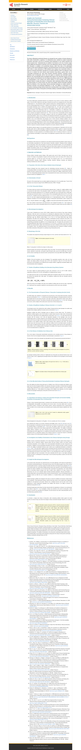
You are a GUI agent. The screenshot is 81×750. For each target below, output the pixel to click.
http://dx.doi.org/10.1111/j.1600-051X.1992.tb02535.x (56, 574)
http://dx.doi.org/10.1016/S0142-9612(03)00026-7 (42, 601)
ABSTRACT (12, 46)
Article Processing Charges (16, 23)
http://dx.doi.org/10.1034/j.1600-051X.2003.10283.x (59, 728)
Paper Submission (14, 24)
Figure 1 (39, 297)
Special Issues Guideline (15, 41)
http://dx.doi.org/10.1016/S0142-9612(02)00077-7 (42, 712)
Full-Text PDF (62, 14)
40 (39, 491)
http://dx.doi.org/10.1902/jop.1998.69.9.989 (38, 582)
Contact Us (46, 745)
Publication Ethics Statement (16, 31)
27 (70, 423)
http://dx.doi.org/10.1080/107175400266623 (38, 623)
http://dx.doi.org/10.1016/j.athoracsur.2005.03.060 (40, 669)
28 (43, 426)
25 (27, 285)
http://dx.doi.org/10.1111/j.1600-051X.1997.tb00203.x (40, 635)
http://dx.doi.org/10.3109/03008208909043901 (39, 686)
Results (11, 53)
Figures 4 (56, 434)
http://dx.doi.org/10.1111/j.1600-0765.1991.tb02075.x (44, 549)
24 (61, 423)
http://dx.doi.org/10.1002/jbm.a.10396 (47, 724)
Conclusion (12, 57)
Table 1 (43, 174)
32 (37, 484)
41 (41, 491)
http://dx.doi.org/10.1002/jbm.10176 (44, 707)
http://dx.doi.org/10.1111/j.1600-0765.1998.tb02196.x (40, 677)
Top (10, 44)
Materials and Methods (14, 51)
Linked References (63, 18)
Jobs (68, 9)
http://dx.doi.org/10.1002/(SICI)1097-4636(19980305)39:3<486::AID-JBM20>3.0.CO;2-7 (51, 696)
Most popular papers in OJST (16, 29)
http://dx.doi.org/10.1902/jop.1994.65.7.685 (38, 559)
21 (31, 195)
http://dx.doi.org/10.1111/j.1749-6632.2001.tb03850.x (40, 612)
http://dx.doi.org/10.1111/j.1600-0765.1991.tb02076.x (40, 553)
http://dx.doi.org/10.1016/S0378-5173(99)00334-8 (52, 630)
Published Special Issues (15, 39)
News (50, 9)
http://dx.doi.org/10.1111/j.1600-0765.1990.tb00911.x (40, 592)
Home (13, 9)
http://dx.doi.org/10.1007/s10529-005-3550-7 (39, 651)
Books (31, 9)
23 (71, 204)
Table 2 (59, 390)
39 (36, 488)
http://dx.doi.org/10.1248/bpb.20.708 (57, 690)
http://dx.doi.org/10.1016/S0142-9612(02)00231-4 (40, 656)
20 (27, 134)
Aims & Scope (13, 18)
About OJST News (14, 32)
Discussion (12, 55)
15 (57, 130)
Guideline (12, 21)
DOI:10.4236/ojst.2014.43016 (33, 15)
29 (68, 465)
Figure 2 (57, 309)
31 (70, 465)
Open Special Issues (14, 37)
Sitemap (42, 745)
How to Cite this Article (64, 20)
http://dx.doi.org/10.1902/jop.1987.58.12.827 (50, 595)
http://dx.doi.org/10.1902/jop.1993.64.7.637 (38, 570)
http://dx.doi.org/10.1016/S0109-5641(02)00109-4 (40, 641)
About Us (59, 9)
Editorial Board (13, 19)
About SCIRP (38, 745)
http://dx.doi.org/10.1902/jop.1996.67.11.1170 (39, 719)
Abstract (61, 12)
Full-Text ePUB (62, 17)
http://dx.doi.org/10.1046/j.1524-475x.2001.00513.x (40, 681)
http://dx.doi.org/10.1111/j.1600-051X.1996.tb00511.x (40, 663)
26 (63, 423)
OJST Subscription (14, 26)
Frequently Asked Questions (16, 34)
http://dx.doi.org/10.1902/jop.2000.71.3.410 (38, 703)
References (12, 59)
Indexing (12, 15)
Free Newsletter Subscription (16, 27)
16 (70, 133)
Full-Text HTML (62, 15)
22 (62, 202)
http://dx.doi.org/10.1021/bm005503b (40, 626)
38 (39, 484)
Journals (23, 9)
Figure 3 (62, 335)
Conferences (41, 9)
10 (55, 130)
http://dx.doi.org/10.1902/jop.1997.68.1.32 (38, 564)
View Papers (13, 16)
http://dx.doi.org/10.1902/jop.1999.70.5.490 (38, 588)
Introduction (12, 48)
